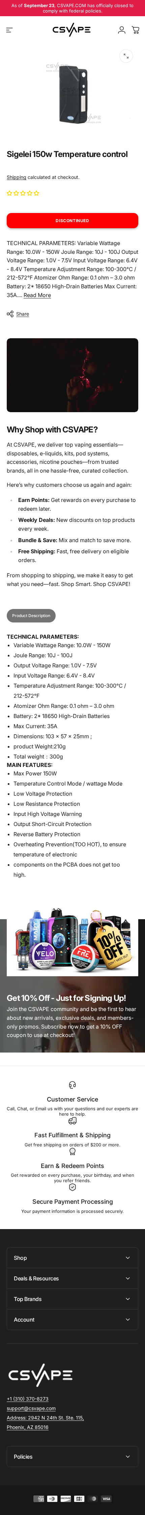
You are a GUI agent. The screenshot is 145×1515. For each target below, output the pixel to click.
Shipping (16, 177)
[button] (23, 193)
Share (22, 314)
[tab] (31, 615)
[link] (45, 1418)
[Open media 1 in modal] (126, 56)
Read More (37, 295)
